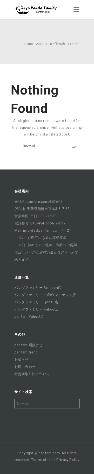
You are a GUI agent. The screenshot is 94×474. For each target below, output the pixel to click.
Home (28, 44)
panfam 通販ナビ (28, 345)
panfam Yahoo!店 (29, 316)
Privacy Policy (68, 460)
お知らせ (21, 359)
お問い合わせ (25, 367)
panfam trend (26, 352)
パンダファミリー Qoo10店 (36, 302)
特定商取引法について (32, 374)
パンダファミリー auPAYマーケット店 (45, 295)
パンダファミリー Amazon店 (37, 288)
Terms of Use (42, 460)
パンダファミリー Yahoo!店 (36, 309)
